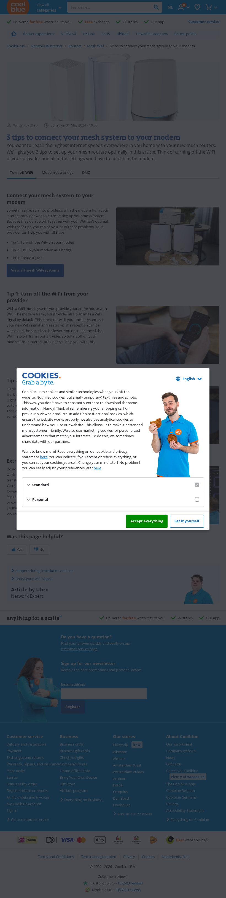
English (188, 378)
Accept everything (146, 520)
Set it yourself (186, 520)
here (43, 456)
